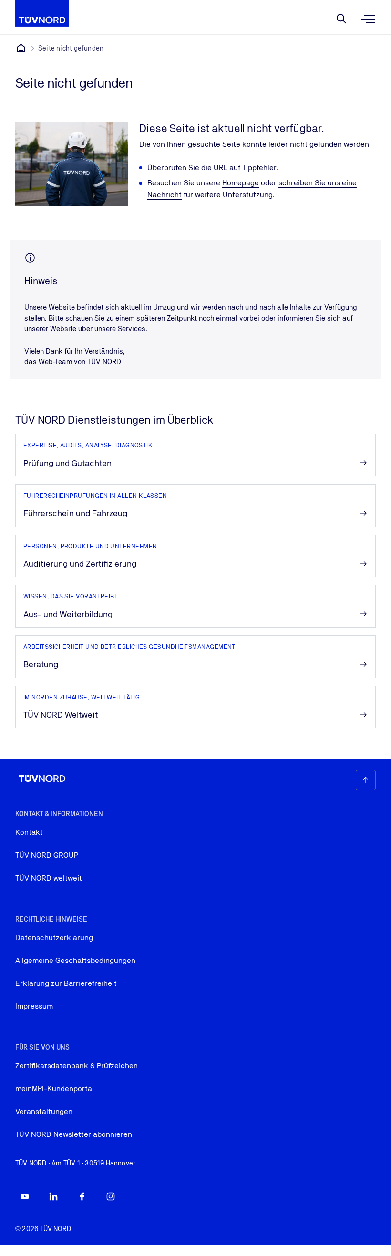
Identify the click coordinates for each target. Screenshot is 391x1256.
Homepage (240, 182)
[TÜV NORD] (21, 48)
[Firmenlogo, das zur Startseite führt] (42, 13)
